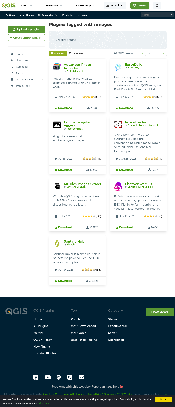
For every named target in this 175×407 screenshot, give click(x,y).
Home (20, 54)
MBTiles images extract (82, 184)
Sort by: (119, 52)
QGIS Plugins (44, 310)
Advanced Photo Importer (77, 66)
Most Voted (78, 332)
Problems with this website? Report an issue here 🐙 (87, 386)
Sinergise (71, 244)
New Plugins (42, 346)
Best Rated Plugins (84, 339)
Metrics (19, 73)
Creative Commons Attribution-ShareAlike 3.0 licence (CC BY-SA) (87, 394)
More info (44, 403)
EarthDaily (133, 64)
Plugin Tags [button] (22, 85)
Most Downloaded (83, 326)
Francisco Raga (75, 128)
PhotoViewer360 (138, 184)
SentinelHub (74, 241)
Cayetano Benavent (76, 187)
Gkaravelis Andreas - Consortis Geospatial (149, 125)
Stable (112, 319)
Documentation (24, 79)
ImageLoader (135, 122)
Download (159, 312)
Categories (21, 66)
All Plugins (21, 60)
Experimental (117, 326)
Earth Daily (133, 67)
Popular (76, 319)
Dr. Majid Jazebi (75, 71)
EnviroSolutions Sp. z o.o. (140, 187)
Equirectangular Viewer (77, 124)
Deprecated (116, 339)
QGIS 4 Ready (42, 339)
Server (112, 332)
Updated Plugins (44, 353)
